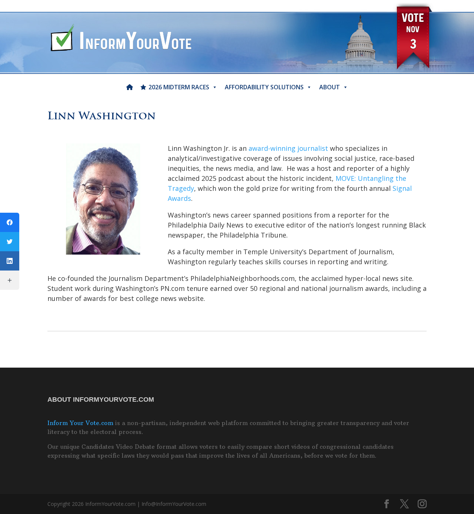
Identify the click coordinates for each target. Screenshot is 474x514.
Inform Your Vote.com (80, 423)
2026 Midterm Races (178, 87)
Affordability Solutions (264, 87)
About (329, 87)
